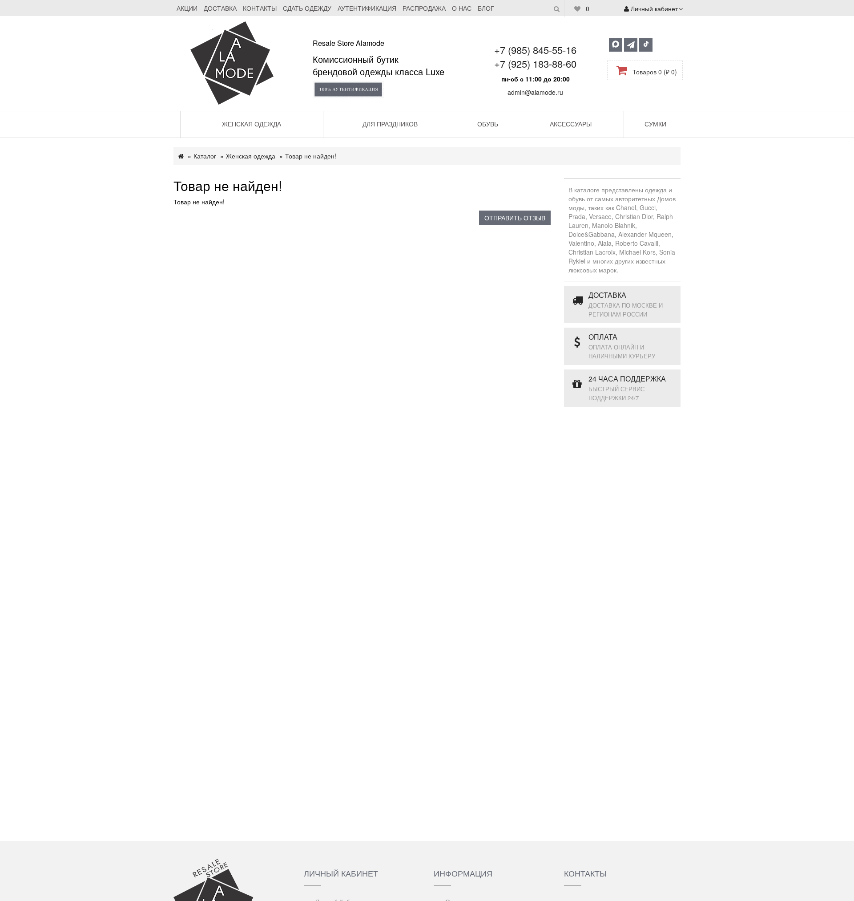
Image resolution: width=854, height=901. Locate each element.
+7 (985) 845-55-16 (535, 50)
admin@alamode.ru (535, 92)
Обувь (487, 123)
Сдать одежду (307, 8)
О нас (461, 8)
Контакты (260, 8)
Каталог (204, 155)
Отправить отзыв (514, 217)
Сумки (655, 123)
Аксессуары (571, 123)
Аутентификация (367, 8)
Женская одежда (251, 123)
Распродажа (424, 8)
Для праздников (390, 123)
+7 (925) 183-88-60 (535, 63)
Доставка (220, 8)
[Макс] (615, 45)
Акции (187, 8)
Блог (486, 8)
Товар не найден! (310, 155)
